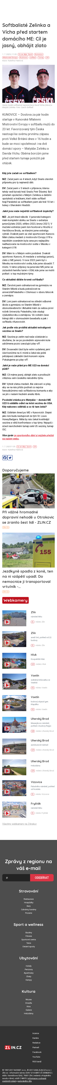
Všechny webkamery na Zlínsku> (19, 823)
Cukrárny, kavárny (28, 909)
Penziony (29, 969)
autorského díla (25, 1081)
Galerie (29, 1010)
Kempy (29, 980)
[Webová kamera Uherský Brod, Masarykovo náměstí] (14, 725)
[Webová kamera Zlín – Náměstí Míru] (14, 618)
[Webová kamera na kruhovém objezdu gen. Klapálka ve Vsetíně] (14, 703)
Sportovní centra (28, 939)
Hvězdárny (28, 1013)
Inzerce (36, 1033)
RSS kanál (37, 1061)
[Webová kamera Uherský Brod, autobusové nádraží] (14, 746)
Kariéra (36, 1038)
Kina (29, 1006)
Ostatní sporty (28, 946)
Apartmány (28, 973)
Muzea (29, 999)
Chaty (28, 976)
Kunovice (39, 54)
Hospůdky (28, 902)
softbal (33, 58)
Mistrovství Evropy (10, 58)
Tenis (28, 943)
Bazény (29, 932)
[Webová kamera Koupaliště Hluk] (14, 661)
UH (47, 58)
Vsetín (35, 675)
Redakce (36, 1043)
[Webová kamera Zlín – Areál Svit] (14, 639)
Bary (29, 906)
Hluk (34, 654)
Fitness (29, 936)
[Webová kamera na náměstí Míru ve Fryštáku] (14, 810)
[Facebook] (4, 457)
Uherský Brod (40, 719)
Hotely (28, 966)
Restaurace (29, 899)
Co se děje (23, 54)
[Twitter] (10, 457)
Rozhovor (23, 58)
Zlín (33, 612)
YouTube (36, 1057)
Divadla (28, 1003)
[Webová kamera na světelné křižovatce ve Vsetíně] (14, 682)
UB (33, 731)
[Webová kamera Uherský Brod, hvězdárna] (14, 767)
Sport (30, 54)
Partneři (36, 1047)
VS (33, 688)
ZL (33, 622)
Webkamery (15, 600)
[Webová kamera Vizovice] (14, 788)
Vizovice (36, 782)
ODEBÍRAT (42, 878)
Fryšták (36, 803)
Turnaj (40, 58)
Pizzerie (28, 913)
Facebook (37, 1052)
